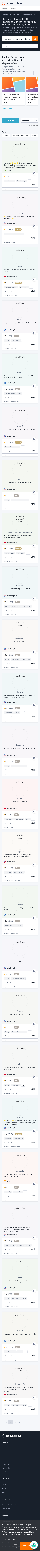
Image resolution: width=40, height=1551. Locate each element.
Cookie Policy (10, 1539)
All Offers (7, 109)
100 (29, 1422)
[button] (36, 3)
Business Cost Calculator (9, 1505)
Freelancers (5, 14)
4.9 (9, 283)
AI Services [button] (6, 135)
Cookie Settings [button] (15, 1546)
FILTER (12, 120)
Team (3, 1452)
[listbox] (20, 91)
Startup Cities (6, 1509)
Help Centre (5, 1472)
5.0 (7, 176)
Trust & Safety (6, 1468)
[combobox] (16, 38)
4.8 (9, 761)
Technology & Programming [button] (20, 135)
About (4, 1448)
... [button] (29, 181)
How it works (6, 1464)
